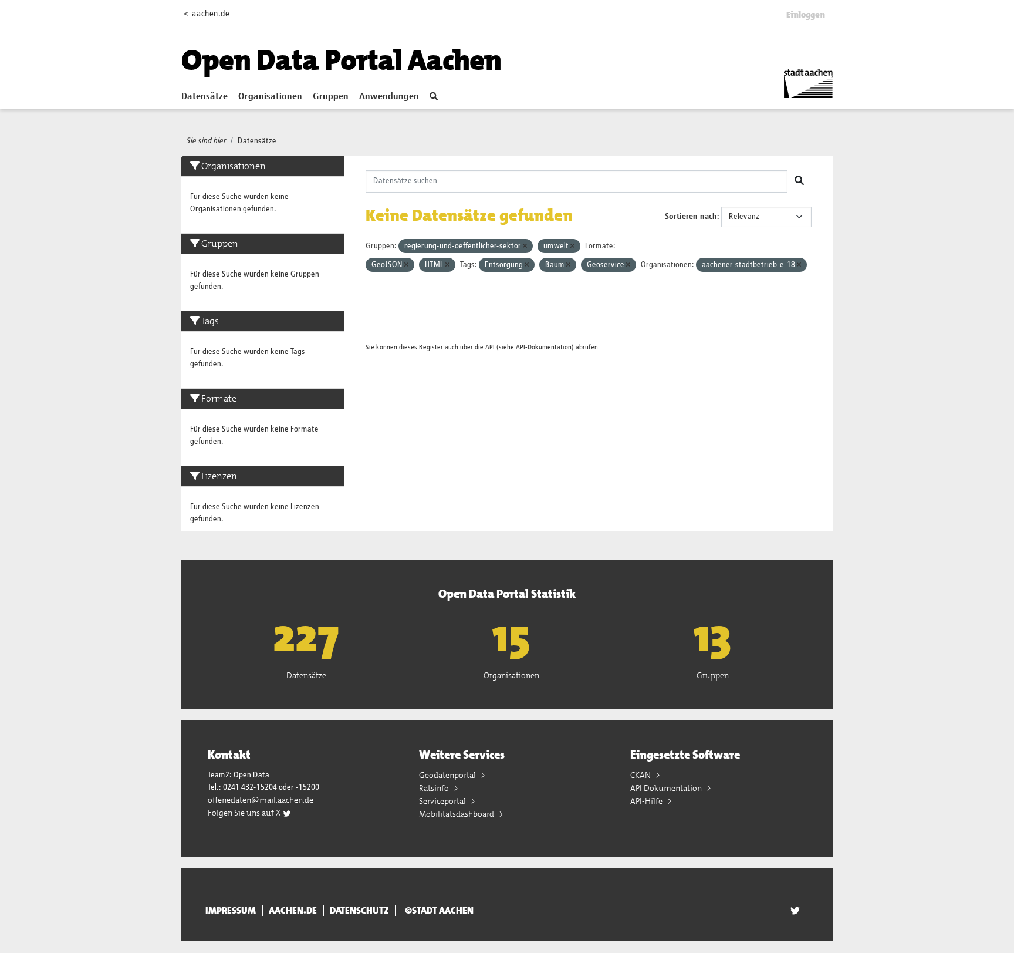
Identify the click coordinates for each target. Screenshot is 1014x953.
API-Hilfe (647, 801)
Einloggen (805, 15)
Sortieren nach (691, 217)
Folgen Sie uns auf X (245, 812)
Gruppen (331, 97)
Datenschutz (359, 910)
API (490, 347)
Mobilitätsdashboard (457, 814)
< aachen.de (206, 13)
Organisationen (270, 97)
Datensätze (204, 97)
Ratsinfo (435, 788)
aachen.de (293, 910)
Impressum (230, 910)
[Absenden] (799, 181)
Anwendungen (389, 97)
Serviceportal (443, 801)
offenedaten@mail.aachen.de (260, 799)
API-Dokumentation (544, 347)
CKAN (641, 775)
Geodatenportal (448, 775)
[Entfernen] (525, 246)
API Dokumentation (667, 788)
